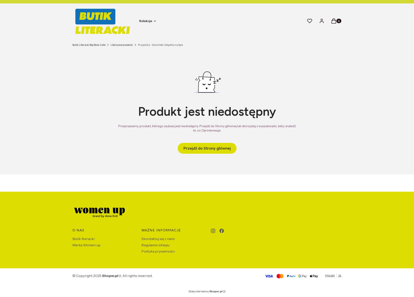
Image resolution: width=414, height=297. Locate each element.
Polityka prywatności (158, 251)
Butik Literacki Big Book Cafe (88, 44)
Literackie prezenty (122, 44)
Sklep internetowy (205, 291)
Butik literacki (83, 239)
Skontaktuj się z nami (158, 239)
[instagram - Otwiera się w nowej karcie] (213, 231)
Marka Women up (86, 245)
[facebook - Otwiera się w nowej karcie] (221, 231)
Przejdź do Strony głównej (207, 148)
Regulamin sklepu (155, 245)
